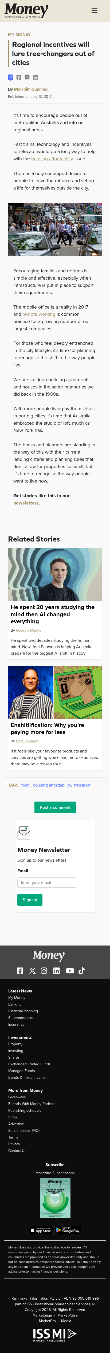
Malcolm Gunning (31, 89)
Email (22, 871)
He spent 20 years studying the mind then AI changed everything (53, 614)
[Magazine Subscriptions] (55, 1198)
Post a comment (55, 807)
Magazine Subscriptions (55, 1173)
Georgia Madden (30, 630)
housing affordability (52, 159)
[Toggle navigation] (94, 11)
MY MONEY (19, 34)
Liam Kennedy (27, 741)
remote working (38, 314)
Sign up (30, 900)
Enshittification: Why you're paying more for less (47, 729)
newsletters (26, 503)
